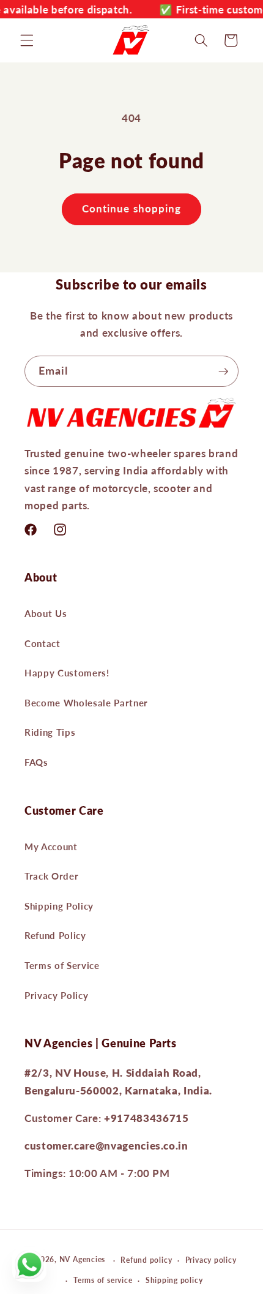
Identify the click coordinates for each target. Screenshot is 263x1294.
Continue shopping (132, 209)
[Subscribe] (223, 371)
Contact (42, 643)
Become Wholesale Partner (86, 702)
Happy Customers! (66, 672)
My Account (51, 846)
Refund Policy (55, 935)
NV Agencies (82, 1260)
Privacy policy (211, 1260)
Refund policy (146, 1260)
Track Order (51, 875)
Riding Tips (49, 732)
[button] (27, 40)
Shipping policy (174, 1280)
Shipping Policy (59, 905)
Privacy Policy (56, 995)
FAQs (36, 762)
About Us (45, 613)
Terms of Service (62, 965)
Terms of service (102, 1280)
